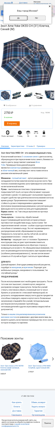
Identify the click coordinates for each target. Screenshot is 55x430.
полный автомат (19, 178)
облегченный (8, 171)
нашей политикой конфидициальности (15, 425)
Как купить (17, 402)
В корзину (12, 123)
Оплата (16, 407)
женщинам (16, 267)
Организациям (38, 415)
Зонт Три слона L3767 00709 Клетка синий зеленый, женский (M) (12, 368)
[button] (52, 62)
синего (36, 157)
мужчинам (28, 267)
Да (18, 18)
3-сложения (27, 157)
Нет (36, 18)
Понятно (47, 423)
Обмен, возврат (38, 402)
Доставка (23, 3)
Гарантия (38, 411)
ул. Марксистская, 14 (42, 4)
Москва (7, 3)
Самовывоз (16, 415)
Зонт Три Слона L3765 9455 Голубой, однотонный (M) (39, 367)
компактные (15, 168)
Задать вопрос (38, 407)
